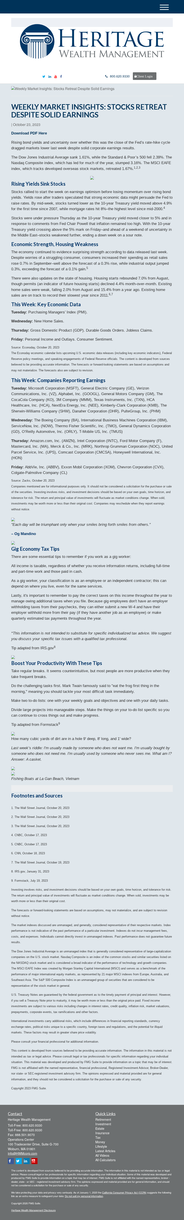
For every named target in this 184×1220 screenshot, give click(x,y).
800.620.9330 (120, 76)
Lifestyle (101, 1146)
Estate (99, 1128)
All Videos (102, 1155)
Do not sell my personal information (84, 1196)
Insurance (102, 1133)
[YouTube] (55, 76)
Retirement (103, 1119)
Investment (103, 1124)
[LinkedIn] (49, 76)
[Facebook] (61, 76)
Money (100, 1142)
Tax (98, 1137)
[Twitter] (43, 76)
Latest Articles (105, 1151)
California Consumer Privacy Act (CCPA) (124, 1192)
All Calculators (105, 1160)
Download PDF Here (29, 133)
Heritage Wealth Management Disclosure (33, 1210)
